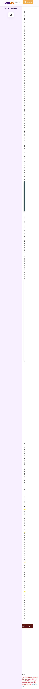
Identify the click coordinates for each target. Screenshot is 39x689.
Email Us (34, 684)
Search (29, 2)
